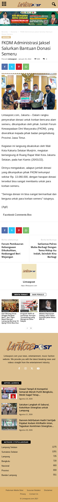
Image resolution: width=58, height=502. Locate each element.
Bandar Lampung (9, 475)
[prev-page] (27, 328)
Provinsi (5, 470)
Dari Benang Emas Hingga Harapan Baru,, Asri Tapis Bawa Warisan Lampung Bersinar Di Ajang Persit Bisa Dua (10, 318)
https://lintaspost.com (29, 286)
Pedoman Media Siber (14, 490)
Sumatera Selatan (10, 452)
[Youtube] (38, 369)
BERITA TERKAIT (21, 294)
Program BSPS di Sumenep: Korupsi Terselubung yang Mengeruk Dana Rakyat (27, 317)
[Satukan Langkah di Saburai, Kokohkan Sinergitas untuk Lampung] (9, 409)
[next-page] (30, 328)
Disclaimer (48, 490)
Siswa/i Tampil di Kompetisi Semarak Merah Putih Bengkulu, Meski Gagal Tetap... (36, 391)
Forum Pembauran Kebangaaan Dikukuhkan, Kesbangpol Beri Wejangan (12, 250)
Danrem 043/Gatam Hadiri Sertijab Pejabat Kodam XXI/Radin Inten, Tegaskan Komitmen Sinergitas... (37, 423)
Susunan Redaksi (34, 490)
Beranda (5, 32)
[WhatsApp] (26, 67)
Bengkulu (6, 461)
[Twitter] (12, 67)
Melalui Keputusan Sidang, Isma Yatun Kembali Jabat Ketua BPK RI (47, 316)
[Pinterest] (19, 67)
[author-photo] (29, 271)
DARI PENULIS (38, 294)
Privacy (23, 494)
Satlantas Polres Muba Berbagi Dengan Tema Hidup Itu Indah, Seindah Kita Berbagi (43, 250)
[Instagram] (26, 369)
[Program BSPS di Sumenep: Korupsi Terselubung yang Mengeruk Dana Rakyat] (29, 305)
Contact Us (33, 494)
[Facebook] (5, 67)
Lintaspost (12, 59)
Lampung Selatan (46, 311)
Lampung (6, 456)
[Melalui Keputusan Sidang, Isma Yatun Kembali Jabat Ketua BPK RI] (47, 305)
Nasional (14, 32)
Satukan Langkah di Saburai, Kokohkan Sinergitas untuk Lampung (34, 407)
